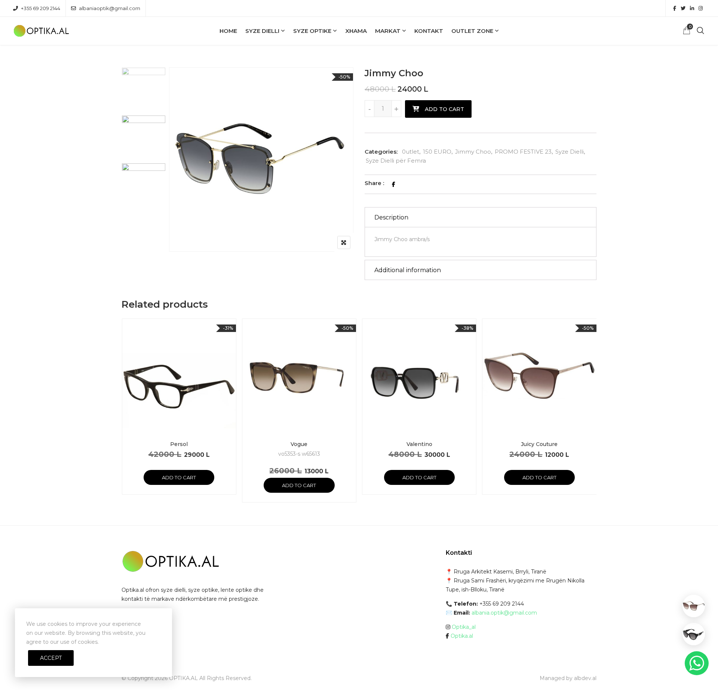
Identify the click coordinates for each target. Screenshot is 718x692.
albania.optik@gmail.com (504, 612)
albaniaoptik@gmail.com (109, 8)
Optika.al (462, 636)
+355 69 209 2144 (40, 8)
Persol (179, 444)
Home (228, 30)
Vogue (299, 444)
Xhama (356, 30)
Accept (51, 658)
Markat (388, 30)
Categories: (381, 151)
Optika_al (464, 627)
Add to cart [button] (179, 477)
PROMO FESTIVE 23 (523, 151)
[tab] (480, 217)
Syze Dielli (262, 30)
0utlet (410, 151)
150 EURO (437, 151)
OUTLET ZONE (472, 30)
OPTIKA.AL (183, 678)
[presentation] (127, 418)
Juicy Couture (539, 444)
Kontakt (428, 30)
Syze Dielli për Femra (396, 160)
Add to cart (444, 109)
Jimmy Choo (473, 151)
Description (391, 217)
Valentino (419, 444)
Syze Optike (312, 30)
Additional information (407, 270)
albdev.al (585, 678)
